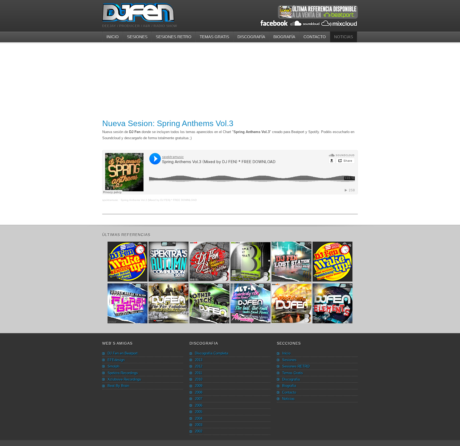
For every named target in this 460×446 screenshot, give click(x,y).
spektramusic (110, 200)
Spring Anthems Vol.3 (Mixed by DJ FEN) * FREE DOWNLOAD (159, 200)
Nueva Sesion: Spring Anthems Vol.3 (167, 123)
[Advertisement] (230, 79)
